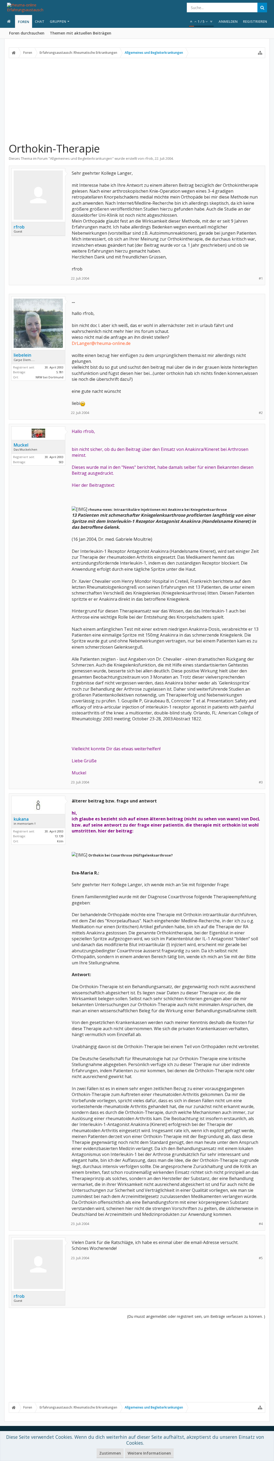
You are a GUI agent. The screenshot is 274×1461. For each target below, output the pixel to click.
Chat (39, 21)
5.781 (59, 372)
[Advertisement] (137, 99)
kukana (21, 819)
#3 (261, 782)
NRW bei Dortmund (49, 377)
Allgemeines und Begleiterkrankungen (81, 158)
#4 (261, 1224)
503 (61, 462)
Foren (23, 21)
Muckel (21, 445)
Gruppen (58, 21)
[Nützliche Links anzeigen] (260, 53)
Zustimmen (110, 1453)
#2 (261, 412)
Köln (60, 841)
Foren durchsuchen (26, 33)
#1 (261, 278)
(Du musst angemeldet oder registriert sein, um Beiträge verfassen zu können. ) (196, 1316)
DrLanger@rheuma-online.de (101, 343)
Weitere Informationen (149, 1453)
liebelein (22, 355)
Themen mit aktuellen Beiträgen (80, 33)
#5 (261, 1258)
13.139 (59, 836)
